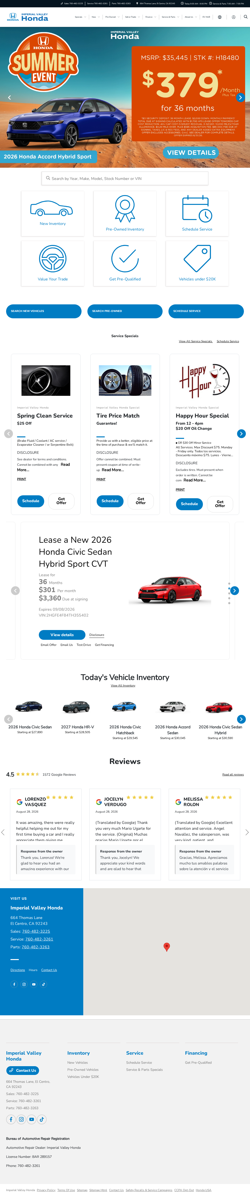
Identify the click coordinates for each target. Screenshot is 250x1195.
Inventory (78, 1053)
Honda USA (203, 1190)
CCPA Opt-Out (184, 1190)
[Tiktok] (43, 984)
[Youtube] (33, 984)
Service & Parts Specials (144, 1069)
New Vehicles (77, 1062)
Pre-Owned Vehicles (83, 1069)
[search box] (125, 178)
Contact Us (49, 970)
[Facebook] (14, 984)
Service (134, 1053)
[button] (167, 947)
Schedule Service (228, 341)
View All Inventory (123, 685)
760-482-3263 (36, 947)
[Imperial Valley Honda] (28, 17)
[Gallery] (125, 97)
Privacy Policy (46, 1190)
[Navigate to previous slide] (3, 97)
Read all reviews (233, 774)
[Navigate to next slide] (246, 97)
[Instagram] (24, 984)
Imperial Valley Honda (20, 1190)
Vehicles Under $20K (83, 1076)
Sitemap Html (98, 1190)
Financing (196, 1053)
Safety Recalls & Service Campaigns (149, 1190)
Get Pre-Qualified (198, 1062)
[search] (246, 17)
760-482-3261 (39, 939)
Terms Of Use (66, 1190)
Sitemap (82, 1190)
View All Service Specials (196, 341)
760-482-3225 (36, 931)
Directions (17, 970)
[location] (137, 3)
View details (62, 635)
